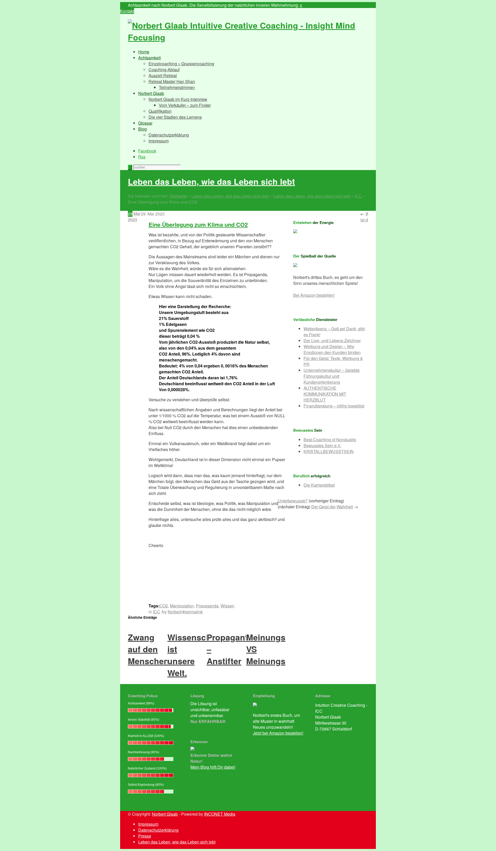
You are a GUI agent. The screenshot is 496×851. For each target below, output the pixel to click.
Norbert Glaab (151, 93)
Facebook (147, 151)
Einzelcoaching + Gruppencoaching (181, 64)
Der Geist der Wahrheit (332, 507)
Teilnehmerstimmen (177, 87)
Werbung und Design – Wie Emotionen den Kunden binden (332, 349)
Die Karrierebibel (319, 485)
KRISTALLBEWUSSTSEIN (329, 451)
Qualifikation (160, 111)
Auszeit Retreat (163, 75)
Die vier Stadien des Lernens (175, 117)
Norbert (174, 612)
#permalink (192, 612)
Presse (144, 836)
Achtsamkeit (149, 58)
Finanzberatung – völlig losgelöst (334, 406)
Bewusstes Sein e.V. (322, 445)
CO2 (163, 606)
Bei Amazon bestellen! (314, 295)
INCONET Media (219, 814)
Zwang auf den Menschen (148, 649)
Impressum (159, 141)
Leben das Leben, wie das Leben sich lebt (211, 181)
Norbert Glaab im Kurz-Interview (178, 99)
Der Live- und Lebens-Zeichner (332, 340)
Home (143, 52)
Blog (142, 129)
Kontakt (127, 11)
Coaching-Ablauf (164, 70)
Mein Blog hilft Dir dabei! (212, 767)
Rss (141, 157)
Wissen (227, 606)
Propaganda (207, 606)
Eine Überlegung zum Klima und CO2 (198, 224)
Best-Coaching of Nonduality (330, 440)
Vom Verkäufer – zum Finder (185, 105)
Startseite (178, 196)
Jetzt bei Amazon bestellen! (278, 733)
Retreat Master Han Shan (172, 81)
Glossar (145, 123)
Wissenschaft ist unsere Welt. (194, 655)
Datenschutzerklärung (169, 135)
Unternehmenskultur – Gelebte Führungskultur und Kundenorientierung (332, 376)
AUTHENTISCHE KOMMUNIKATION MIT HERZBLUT (325, 394)
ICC (358, 196)
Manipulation (182, 606)
